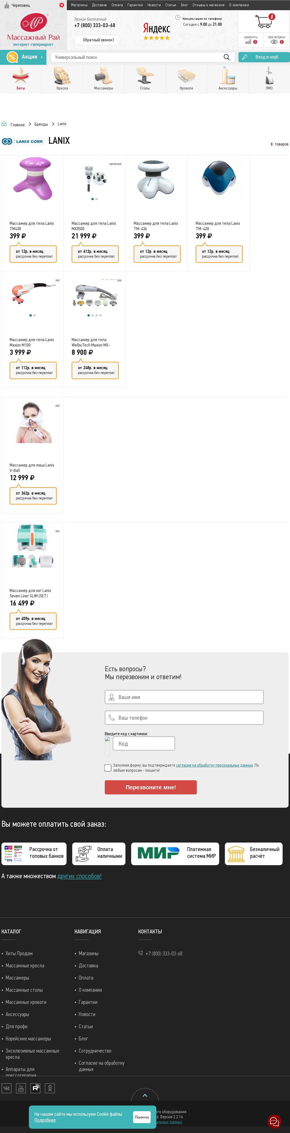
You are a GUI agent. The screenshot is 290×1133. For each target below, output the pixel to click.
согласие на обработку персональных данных (214, 765)
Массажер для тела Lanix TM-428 (218, 226)
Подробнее (45, 1120)
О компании (239, 5)
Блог (184, 5)
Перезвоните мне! (151, 787)
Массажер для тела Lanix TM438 (32, 226)
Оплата (117, 5)
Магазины (79, 5)
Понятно (142, 1117)
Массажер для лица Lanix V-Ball (32, 467)
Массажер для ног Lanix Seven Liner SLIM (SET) (30, 593)
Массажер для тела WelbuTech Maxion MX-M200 (91, 342)
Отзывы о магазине (209, 5)
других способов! (79, 876)
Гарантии (135, 5)
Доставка (99, 5)
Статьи (170, 5)
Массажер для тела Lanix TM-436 (156, 226)
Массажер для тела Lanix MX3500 (94, 226)
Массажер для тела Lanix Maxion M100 (32, 342)
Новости (154, 5)
